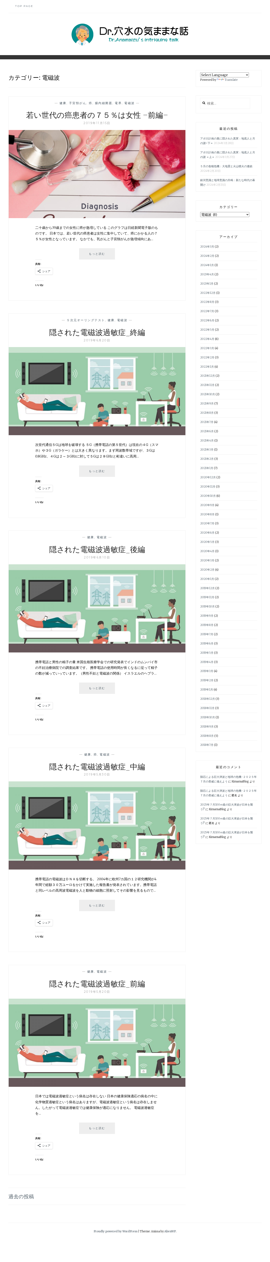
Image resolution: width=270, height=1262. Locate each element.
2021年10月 (207, 394)
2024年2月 (207, 256)
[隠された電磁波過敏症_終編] (97, 434)
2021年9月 (207, 403)
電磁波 (129, 103)
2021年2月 (207, 459)
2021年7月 (206, 422)
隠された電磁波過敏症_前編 (97, 983)
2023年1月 (206, 283)
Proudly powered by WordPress (116, 1231)
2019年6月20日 (97, 340)
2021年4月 (207, 440)
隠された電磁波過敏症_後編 (97, 549)
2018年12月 (207, 699)
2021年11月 (207, 385)
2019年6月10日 (97, 557)
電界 (118, 103)
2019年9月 (206, 616)
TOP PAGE (24, 6)
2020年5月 (207, 542)
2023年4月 (207, 274)
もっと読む (100, 256)
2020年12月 (208, 477)
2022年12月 (208, 293)
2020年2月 (207, 569)
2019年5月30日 (97, 774)
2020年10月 (208, 496)
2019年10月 (207, 606)
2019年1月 (206, 689)
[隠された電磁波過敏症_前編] (97, 1085)
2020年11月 (207, 486)
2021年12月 (207, 376)
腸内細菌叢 (103, 103)
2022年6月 (207, 320)
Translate (231, 80)
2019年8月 (206, 625)
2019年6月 (206, 643)
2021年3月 (206, 449)
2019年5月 (206, 653)
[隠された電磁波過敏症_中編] (97, 868)
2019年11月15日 (97, 123)
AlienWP (170, 1231)
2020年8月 (207, 514)
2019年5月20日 (97, 992)
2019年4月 (206, 662)
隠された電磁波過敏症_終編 (97, 332)
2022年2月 (207, 357)
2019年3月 (206, 671)
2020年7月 (207, 523)
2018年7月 (206, 745)
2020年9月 (207, 505)
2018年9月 (207, 726)
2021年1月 (206, 468)
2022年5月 (207, 329)
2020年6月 (207, 532)
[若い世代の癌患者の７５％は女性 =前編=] (97, 217)
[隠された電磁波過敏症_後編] (97, 651)
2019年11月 (207, 597)
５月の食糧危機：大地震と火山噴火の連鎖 (226, 166)
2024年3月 (207, 246)
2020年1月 (207, 579)
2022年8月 (207, 302)
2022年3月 (207, 348)
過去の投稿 (21, 1196)
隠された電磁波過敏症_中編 (97, 766)
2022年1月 (207, 367)
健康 (62, 103)
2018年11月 (207, 708)
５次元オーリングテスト (86, 320)
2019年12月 (207, 588)
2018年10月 (207, 717)
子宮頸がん (77, 103)
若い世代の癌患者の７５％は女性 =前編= (97, 115)
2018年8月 (207, 736)
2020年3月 (207, 560)
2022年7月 (207, 311)
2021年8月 (207, 413)
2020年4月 (207, 551)
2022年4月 (207, 339)
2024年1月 (207, 265)
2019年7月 (206, 634)
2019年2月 (206, 680)
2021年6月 (207, 431)
